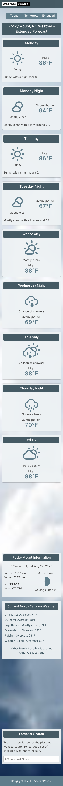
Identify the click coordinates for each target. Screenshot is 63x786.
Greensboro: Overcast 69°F (23, 630)
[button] (59, 4)
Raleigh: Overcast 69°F (20, 635)
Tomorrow (31, 15)
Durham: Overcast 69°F (20, 620)
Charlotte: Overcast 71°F (21, 614)
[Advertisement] (31, 518)
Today (14, 15)
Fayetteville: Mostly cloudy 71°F (26, 625)
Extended (48, 15)
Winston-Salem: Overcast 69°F (25, 640)
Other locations (31, 648)
